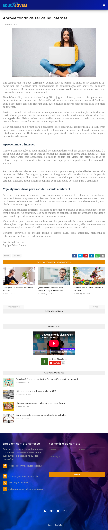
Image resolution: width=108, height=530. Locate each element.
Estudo (17, 256)
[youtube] (51, 511)
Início (49, 525)
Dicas (6, 256)
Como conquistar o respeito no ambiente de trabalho (41, 415)
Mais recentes (13, 307)
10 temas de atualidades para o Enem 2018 (36, 391)
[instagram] (64, 511)
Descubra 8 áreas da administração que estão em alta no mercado (47, 379)
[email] (58, 511)
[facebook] (45, 511)
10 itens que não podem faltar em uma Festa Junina (40, 403)
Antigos (97, 307)
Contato (58, 525)
